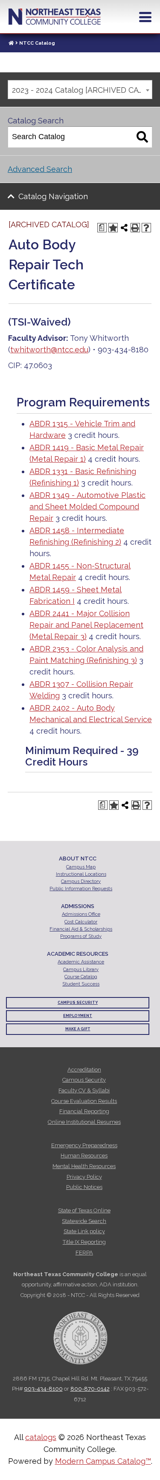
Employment (77, 1016)
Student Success (80, 984)
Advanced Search (40, 169)
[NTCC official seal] (80, 1333)
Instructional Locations (81, 874)
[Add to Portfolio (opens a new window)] (113, 227)
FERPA (84, 1252)
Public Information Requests (80, 888)
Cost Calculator (80, 922)
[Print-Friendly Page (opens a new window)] (135, 227)
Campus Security (78, 1002)
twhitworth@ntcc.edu (49, 349)
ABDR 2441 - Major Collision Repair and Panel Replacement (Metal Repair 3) (86, 625)
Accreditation (84, 1069)
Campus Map (81, 867)
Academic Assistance (81, 962)
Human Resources (84, 1155)
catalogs (40, 1437)
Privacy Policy (84, 1177)
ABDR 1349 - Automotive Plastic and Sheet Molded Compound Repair (87, 507)
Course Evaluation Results (84, 1101)
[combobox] (80, 89)
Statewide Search (84, 1221)
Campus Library (81, 969)
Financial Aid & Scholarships (80, 929)
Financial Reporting (84, 1111)
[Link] (11, 43)
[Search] (142, 137)
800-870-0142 (90, 1389)
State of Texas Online (84, 1210)
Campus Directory (81, 881)
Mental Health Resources (84, 1166)
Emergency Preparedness (84, 1145)
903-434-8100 (43, 1389)
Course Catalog (80, 977)
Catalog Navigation (53, 196)
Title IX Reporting (84, 1242)
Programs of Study (81, 936)
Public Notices (84, 1187)
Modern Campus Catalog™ (103, 1461)
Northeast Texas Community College (55, 17)
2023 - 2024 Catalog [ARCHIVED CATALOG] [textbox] (82, 90)
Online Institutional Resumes (84, 1122)
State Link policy (84, 1231)
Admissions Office (81, 914)
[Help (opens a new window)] (146, 227)
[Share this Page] (124, 227)
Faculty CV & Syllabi (84, 1090)
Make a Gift (77, 1029)
